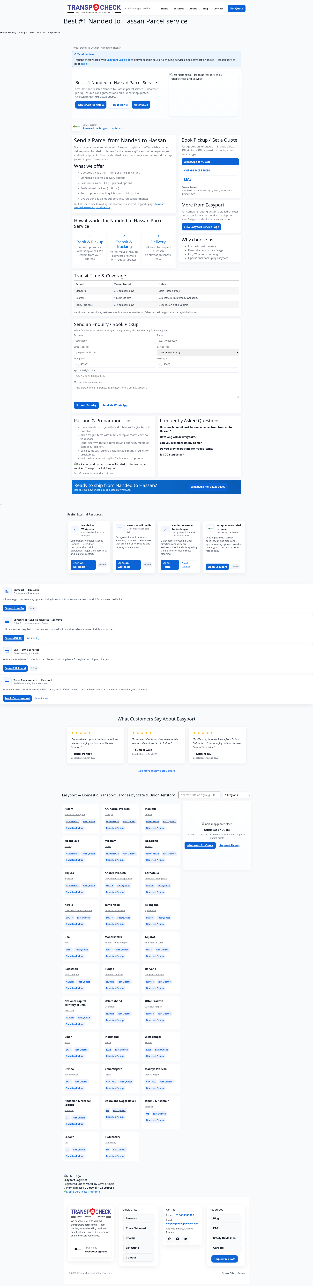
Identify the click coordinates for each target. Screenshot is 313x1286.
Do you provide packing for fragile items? (186, 448)
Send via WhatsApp (115, 405)
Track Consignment (17, 698)
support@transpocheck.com (182, 1223)
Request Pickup (229, 845)
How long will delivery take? (178, 437)
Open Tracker (41, 698)
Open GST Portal (15, 668)
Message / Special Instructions (88, 382)
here (84, 64)
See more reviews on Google (156, 770)
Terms (241, 1273)
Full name (78, 335)
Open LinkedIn (14, 608)
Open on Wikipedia (79, 565)
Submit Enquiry (86, 405)
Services (179, 8)
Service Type (163, 347)
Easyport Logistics (118, 60)
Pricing (130, 1238)
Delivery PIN (163, 359)
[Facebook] (169, 1238)
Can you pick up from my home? (181, 443)
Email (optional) (81, 347)
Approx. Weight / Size (84, 370)
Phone (160, 335)
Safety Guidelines (224, 1238)
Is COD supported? (172, 454)
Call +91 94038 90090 (197, 170)
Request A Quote (224, 1259)
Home (164, 8)
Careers (218, 1247)
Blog (205, 8)
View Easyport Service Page (201, 227)
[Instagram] (177, 1238)
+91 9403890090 (184, 1215)
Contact (218, 8)
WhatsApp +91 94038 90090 (208, 487)
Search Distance (186, 565)
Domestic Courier (89, 47)
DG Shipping (33, 638)
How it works (119, 105)
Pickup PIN (79, 359)
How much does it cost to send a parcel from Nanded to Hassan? (196, 429)
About (193, 8)
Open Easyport (217, 567)
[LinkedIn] (185, 1238)
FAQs (187, 179)
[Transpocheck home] (91, 1213)
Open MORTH (13, 638)
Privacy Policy (229, 1273)
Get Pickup (141, 104)
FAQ (215, 1228)
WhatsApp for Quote (91, 104)
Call (233, 487)
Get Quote (236, 8)
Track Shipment (136, 1228)
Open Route (167, 565)
